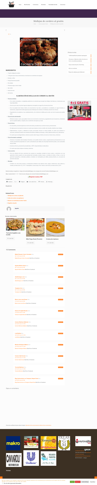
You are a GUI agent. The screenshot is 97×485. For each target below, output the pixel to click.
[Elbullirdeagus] (11, 4)
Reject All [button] (78, 481)
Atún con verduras (73, 68)
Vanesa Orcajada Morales (21, 310)
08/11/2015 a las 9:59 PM (20, 256)
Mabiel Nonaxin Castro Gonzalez (23, 254)
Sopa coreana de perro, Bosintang (76, 64)
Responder (61, 254)
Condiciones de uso (79, 450)
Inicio (35, 23)
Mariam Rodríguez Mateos (21, 344)
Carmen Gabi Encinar (20, 356)
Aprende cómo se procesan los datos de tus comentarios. (38, 425)
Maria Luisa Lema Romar (21, 299)
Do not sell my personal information (12, 483)
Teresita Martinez (19, 367)
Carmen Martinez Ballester (21, 322)
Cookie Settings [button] (85, 481)
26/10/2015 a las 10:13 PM (20, 323)
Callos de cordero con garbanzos (16, 198)
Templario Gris (18, 288)
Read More (92, 481)
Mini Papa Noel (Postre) (34, 239)
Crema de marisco (52, 239)
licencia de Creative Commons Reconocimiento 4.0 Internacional (83, 454)
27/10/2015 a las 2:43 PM (20, 301)
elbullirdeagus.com (20, 277)
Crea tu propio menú (43, 23)
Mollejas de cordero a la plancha (15, 195)
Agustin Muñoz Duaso (20, 265)
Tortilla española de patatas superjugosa (78, 55)
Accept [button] (72, 481)
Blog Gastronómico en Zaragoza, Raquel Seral (26, 378)
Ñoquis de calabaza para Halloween (77, 72)
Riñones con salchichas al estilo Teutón (17, 200)
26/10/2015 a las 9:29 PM (20, 380)
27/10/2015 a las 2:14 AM (20, 312)
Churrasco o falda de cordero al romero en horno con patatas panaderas (78, 60)
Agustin (17, 208)
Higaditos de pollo (12, 203)
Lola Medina (18, 333)
